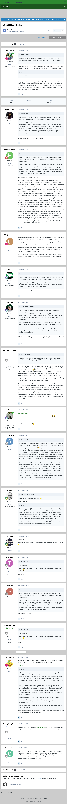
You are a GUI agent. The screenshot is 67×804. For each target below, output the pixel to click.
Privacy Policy (30, 798)
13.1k (10, 316)
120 (10, 600)
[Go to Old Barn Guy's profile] (9, 753)
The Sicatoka (9, 410)
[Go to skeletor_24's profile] (9, 115)
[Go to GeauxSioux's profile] (9, 663)
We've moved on (23, 413)
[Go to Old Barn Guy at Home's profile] (9, 241)
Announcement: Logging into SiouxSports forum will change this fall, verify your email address (33, 19)
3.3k (10, 571)
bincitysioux (9, 50)
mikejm (9, 490)
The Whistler (9, 557)
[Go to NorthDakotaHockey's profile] (4, 30)
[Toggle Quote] (20, 54)
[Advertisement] (33, 13)
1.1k (10, 639)
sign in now (39, 778)
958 (10, 163)
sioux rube (9, 302)
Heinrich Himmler (41, 727)
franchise (9, 536)
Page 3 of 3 (21, 44)
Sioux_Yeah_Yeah (9, 724)
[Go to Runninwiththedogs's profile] (9, 357)
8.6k (10, 64)
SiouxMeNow (9, 435)
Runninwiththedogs (9, 351)
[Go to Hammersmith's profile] (9, 155)
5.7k (10, 671)
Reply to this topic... (17, 784)
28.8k (10, 283)
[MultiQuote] (19, 94)
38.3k (10, 424)
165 (10, 250)
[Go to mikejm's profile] (9, 496)
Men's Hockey (20, 31)
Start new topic (42, 37)
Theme (22, 798)
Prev (6, 44)
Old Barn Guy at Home (9, 235)
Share (49, 30)
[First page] (3, 44)
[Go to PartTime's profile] (9, 591)
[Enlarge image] (33, 369)
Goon (9, 269)
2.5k (10, 449)
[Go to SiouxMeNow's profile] (9, 441)
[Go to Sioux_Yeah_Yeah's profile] (9, 729)
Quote (23, 94)
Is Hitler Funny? (22, 665)
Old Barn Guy (9, 748)
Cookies (45, 798)
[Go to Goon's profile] (9, 275)
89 (10, 762)
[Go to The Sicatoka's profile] (9, 415)
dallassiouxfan (9, 625)
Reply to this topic (57, 37)
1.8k (10, 738)
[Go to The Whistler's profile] (9, 563)
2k (10, 366)
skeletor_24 (9, 109)
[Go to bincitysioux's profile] (9, 56)
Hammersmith (9, 149)
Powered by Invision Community (33, 801)
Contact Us (38, 798)
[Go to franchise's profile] (9, 542)
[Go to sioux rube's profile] (9, 308)
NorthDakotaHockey (15, 29)
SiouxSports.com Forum (12, 2)
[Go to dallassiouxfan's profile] (9, 631)
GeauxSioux (9, 657)
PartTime (9, 586)
